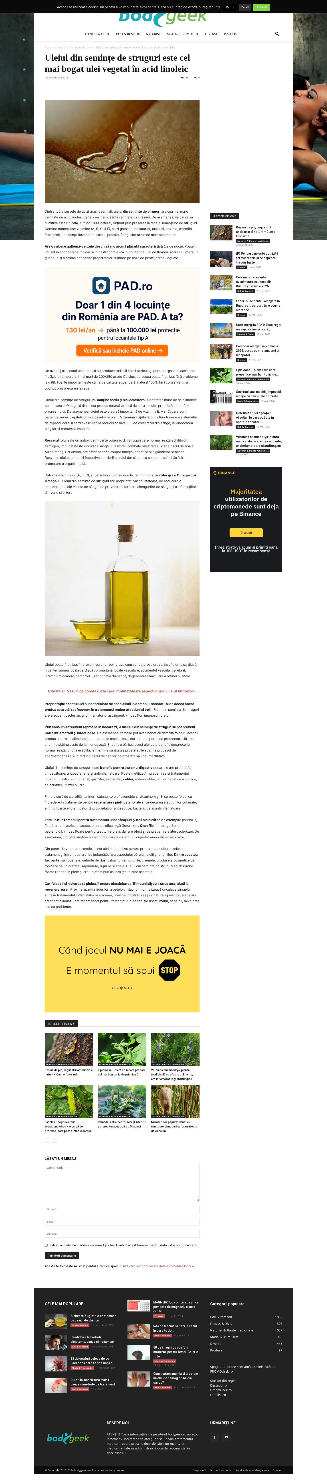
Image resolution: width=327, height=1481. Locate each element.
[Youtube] (226, 1437)
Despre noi (199, 1470)
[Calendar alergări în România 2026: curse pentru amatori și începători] (221, 351)
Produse (231, 34)
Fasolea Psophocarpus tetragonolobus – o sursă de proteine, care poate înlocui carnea (68, 1126)
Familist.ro (218, 1395)
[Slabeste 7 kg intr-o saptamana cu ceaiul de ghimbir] (56, 1321)
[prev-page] (47, 1140)
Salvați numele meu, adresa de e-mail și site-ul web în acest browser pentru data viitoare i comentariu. (123, 1245)
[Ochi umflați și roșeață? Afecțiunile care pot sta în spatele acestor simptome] (221, 418)
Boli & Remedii (128, 34)
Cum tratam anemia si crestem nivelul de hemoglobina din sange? (175, 1378)
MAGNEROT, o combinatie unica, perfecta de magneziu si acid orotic (176, 1307)
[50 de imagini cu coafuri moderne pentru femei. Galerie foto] (138, 1353)
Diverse (211, 34)
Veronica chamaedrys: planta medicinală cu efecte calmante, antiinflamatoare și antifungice (172, 1074)
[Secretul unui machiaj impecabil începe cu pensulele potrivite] (221, 397)
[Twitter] (59, 87)
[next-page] (54, 1140)
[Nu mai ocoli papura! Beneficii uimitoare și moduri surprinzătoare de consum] (175, 1101)
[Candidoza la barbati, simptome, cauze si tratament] (56, 1342)
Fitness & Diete (97, 34)
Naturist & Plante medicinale (74, 47)
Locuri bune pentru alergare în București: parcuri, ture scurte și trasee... (258, 305)
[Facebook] (49, 87)
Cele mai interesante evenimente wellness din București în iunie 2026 (254, 282)
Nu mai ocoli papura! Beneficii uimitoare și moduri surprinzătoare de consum (174, 1126)
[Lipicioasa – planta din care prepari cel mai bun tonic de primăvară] (122, 1049)
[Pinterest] (69, 87)
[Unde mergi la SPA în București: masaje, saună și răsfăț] (221, 330)
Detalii (245, 7)
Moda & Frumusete (183, 34)
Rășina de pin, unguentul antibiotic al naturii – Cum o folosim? (256, 232)
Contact (277, 1470)
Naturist (153, 34)
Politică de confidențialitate (252, 1470)
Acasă (48, 47)
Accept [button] (261, 7)
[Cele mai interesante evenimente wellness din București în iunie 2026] (221, 282)
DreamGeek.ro (221, 1390)
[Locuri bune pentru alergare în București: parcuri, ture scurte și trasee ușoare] (221, 306)
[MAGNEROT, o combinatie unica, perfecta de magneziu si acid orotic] (138, 1306)
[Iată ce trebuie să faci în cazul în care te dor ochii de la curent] (138, 1331)
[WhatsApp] (79, 87)
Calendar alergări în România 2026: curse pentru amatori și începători (257, 350)
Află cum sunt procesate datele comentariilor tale (158, 1266)
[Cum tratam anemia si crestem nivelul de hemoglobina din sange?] (138, 1379)
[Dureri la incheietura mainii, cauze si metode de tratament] (56, 1385)
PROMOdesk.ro (221, 1371)
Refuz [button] (230, 7)
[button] (277, 34)
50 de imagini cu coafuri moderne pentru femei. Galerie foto (175, 1352)
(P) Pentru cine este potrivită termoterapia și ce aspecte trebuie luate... (257, 258)
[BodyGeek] (163, 15)
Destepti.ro (218, 1385)
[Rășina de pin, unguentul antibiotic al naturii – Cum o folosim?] (69, 1049)
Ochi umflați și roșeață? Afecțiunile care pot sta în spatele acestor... (255, 417)
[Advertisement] (243, 118)
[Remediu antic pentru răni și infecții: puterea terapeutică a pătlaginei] (122, 1101)
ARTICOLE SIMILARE (61, 1024)
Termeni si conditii (221, 1470)
